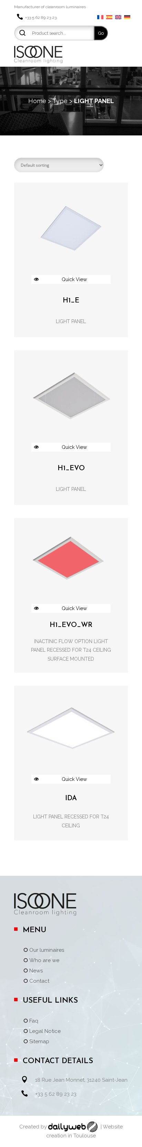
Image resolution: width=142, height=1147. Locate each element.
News (36, 971)
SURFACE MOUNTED (71, 659)
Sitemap (39, 1042)
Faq (33, 1021)
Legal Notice (45, 1031)
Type (60, 100)
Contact (39, 981)
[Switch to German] (127, 17)
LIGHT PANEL (71, 321)
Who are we (44, 960)
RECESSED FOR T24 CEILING (79, 650)
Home (37, 100)
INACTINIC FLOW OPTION (63, 641)
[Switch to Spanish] (109, 17)
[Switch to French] (100, 17)
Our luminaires (46, 950)
